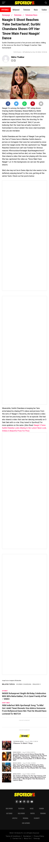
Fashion (44, 9)
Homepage (6, 14)
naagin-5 (36, 684)
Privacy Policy (39, 836)
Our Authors (26, 823)
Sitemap (37, 838)
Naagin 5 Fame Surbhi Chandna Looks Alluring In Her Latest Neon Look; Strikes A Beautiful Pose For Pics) (24, 428)
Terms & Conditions (13, 836)
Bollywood (16, 9)
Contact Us (17, 838)
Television (26, 9)
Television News (31, 14)
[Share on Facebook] (8, 104)
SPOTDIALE (5, 9)
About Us (27, 838)
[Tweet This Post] (16, 104)
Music (36, 9)
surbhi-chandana (24, 684)
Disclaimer (27, 836)
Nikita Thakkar (17, 57)
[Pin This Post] (32, 104)
